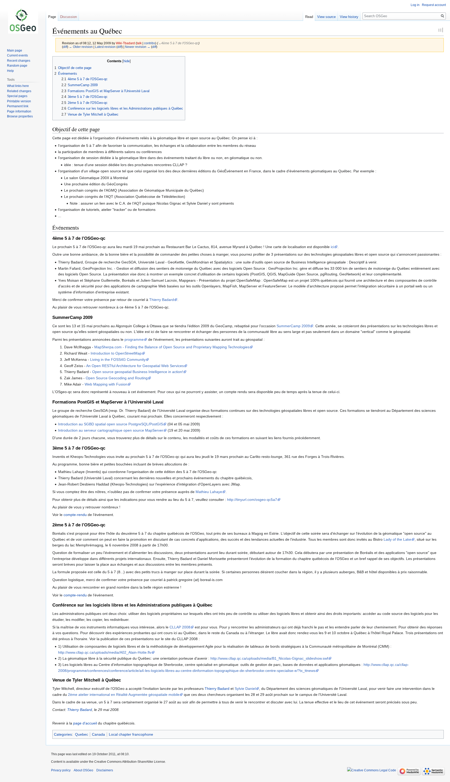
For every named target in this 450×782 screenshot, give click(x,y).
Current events (17, 55)
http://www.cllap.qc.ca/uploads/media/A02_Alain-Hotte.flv (104, 652)
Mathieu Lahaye (209, 492)
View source (326, 17)
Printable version (19, 101)
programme (134, 339)
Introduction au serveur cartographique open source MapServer (110, 430)
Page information (19, 111)
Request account (434, 5)
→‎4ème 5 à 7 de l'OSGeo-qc (178, 43)
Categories (63, 734)
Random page (17, 65)
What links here (18, 86)
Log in (415, 5)
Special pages (17, 96)
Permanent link (17, 106)
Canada (98, 734)
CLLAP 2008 (180, 627)
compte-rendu (75, 515)
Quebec (81, 734)
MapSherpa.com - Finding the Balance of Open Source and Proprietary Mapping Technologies (171, 347)
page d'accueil (85, 723)
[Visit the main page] (23, 21)
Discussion (68, 17)
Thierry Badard (161, 300)
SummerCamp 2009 (293, 326)
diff (65, 46)
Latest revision (105, 46)
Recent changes (18, 60)
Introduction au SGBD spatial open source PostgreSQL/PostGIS (110, 424)
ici (332, 247)
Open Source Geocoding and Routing (117, 378)
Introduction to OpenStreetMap (116, 353)
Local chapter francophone (131, 734)
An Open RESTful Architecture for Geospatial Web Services (135, 366)
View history (349, 17)
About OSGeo (83, 770)
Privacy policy (61, 770)
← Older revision (81, 46)
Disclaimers (104, 770)
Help (10, 71)
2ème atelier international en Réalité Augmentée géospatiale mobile (123, 694)
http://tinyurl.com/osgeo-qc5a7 (252, 499)
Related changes (19, 91)
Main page (14, 50)
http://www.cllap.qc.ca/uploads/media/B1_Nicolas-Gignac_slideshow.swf (269, 658)
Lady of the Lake (397, 539)
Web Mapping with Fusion (106, 384)
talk (139, 43)
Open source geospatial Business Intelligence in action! (137, 372)
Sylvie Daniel (245, 688)
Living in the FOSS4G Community (118, 359)
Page (52, 17)
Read (309, 17)
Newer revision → (137, 46)
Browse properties (20, 116)
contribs (149, 43)
